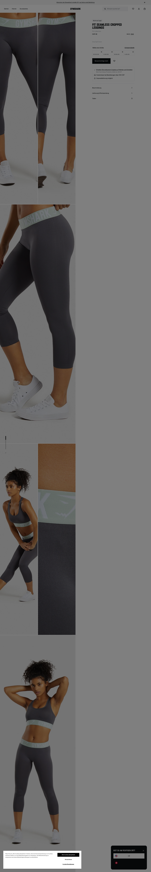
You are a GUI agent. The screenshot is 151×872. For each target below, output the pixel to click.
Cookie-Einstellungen (68, 864)
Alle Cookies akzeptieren (68, 855)
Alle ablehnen (68, 859)
